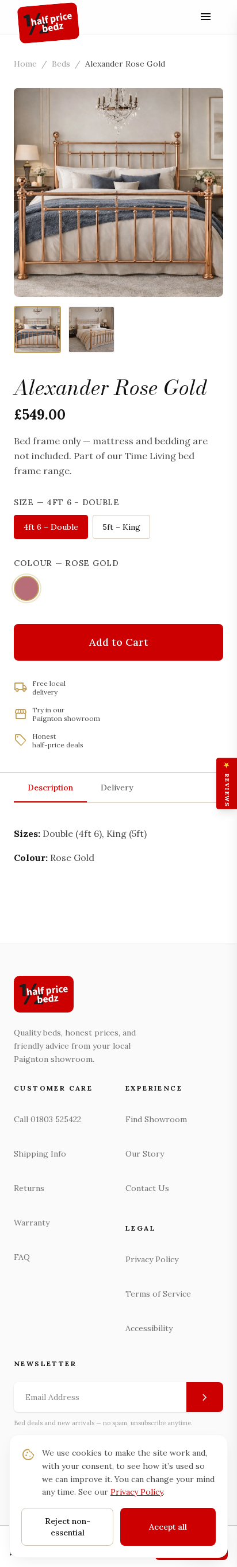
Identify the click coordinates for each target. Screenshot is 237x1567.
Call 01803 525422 (47, 1119)
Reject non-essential (67, 1527)
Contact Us (147, 1188)
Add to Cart (118, 642)
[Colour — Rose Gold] (26, 588)
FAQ (22, 1257)
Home (25, 64)
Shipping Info (40, 1154)
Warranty (31, 1222)
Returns (29, 1188)
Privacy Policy (151, 1259)
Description (50, 787)
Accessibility (149, 1328)
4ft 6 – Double (51, 527)
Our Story (144, 1154)
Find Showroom (156, 1119)
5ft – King (121, 527)
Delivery (117, 787)
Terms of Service (158, 1294)
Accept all (168, 1527)
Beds (61, 64)
